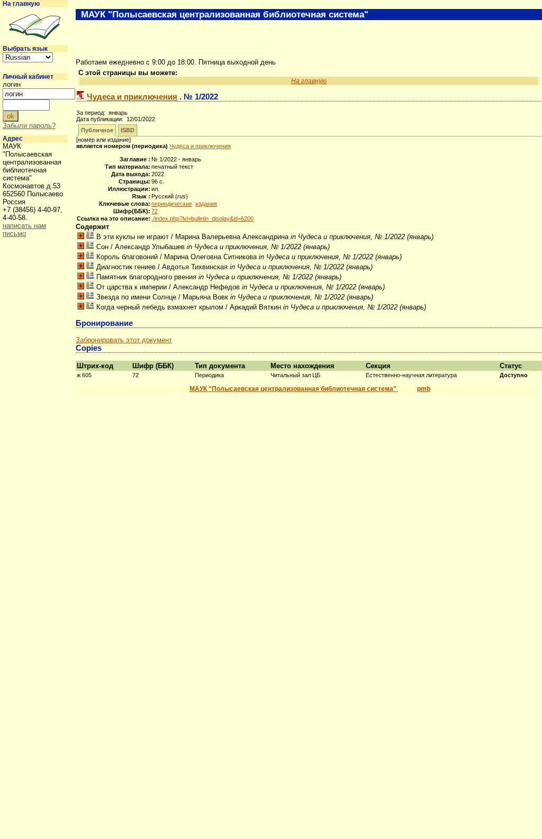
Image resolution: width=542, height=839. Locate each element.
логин (12, 84)
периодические (171, 203)
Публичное (97, 130)
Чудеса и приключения (132, 97)
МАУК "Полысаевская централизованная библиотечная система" (293, 389)
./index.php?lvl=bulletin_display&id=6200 (202, 218)
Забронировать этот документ (124, 340)
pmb (423, 389)
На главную (21, 3)
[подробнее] (80, 235)
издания (206, 203)
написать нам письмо (24, 230)
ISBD (127, 130)
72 (154, 211)
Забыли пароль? (29, 126)
